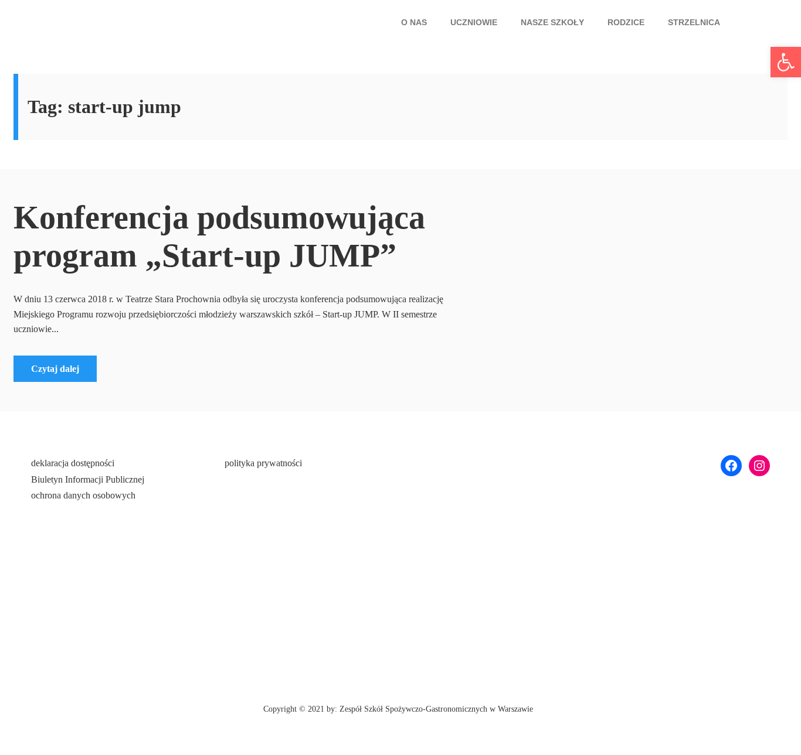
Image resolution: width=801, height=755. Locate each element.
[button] (417, 22)
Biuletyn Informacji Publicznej (87, 479)
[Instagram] (759, 465)
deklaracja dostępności (72, 463)
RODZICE (625, 22)
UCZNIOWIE (473, 22)
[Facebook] (731, 465)
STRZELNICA (694, 22)
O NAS (414, 22)
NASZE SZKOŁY (552, 22)
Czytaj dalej (55, 369)
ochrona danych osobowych (83, 495)
